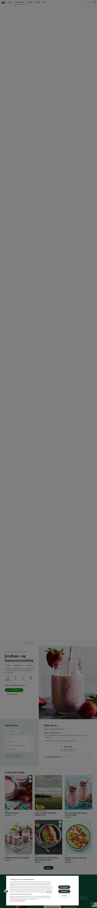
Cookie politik (49, 892)
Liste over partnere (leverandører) (17, 901)
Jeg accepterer (64, 887)
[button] (5, 891)
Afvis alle (64, 891)
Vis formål (64, 895)
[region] (42, 891)
